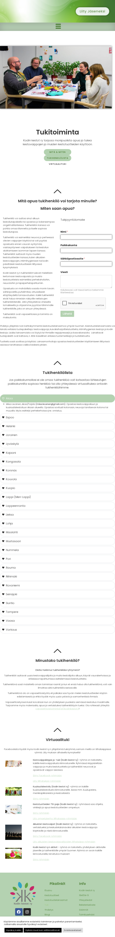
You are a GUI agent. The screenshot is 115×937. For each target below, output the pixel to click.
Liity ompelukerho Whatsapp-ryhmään (55, 818)
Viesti (64, 272)
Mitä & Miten (57, 152)
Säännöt (83, 909)
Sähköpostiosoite (72, 258)
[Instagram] (27, 912)
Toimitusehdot (86, 914)
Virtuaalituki (57, 164)
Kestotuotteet (52, 895)
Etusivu (48, 890)
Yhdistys (49, 909)
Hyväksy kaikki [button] (13, 930)
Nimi (64, 231)
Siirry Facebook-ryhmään (47, 775)
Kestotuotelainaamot (56, 900)
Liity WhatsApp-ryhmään (47, 781)
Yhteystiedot (85, 900)
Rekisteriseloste (87, 904)
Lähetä (67, 314)
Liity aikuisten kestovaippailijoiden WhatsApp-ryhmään (64, 841)
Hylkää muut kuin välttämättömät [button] (42, 930)
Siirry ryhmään (41, 798)
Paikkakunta (68, 245)
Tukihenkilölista (57, 158)
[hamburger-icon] (58, 27)
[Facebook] (19, 912)
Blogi (47, 914)
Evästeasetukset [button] (72, 930)
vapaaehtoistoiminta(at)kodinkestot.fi (57, 708)
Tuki (47, 904)
